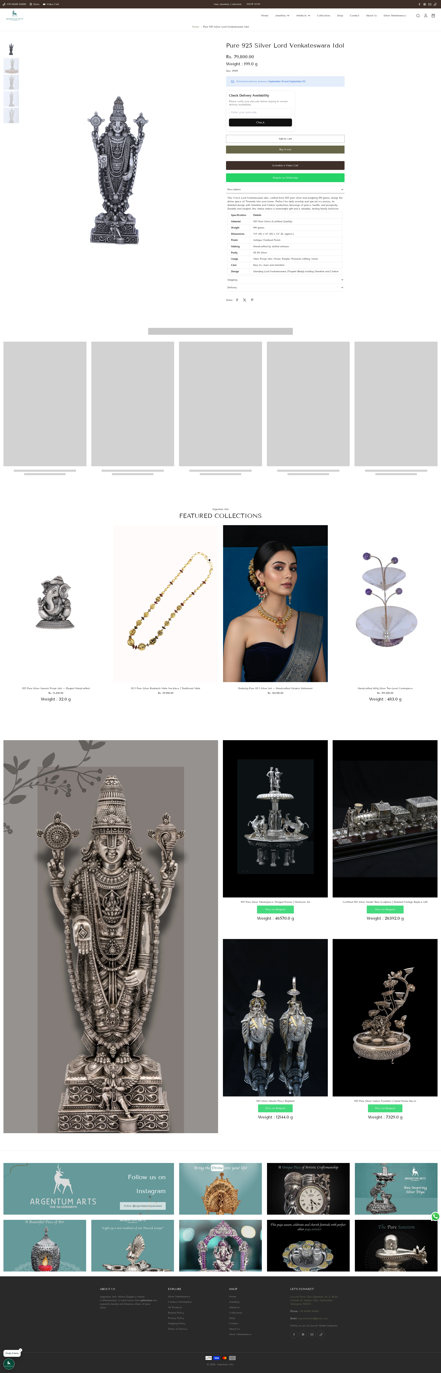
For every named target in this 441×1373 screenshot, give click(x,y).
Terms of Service (177, 1329)
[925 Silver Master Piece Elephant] (275, 1017)
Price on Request (275, 909)
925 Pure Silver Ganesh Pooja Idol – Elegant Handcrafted (56, 688)
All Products (175, 1307)
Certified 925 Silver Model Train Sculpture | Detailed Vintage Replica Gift (385, 902)
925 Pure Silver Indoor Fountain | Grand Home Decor (385, 1101)
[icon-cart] (433, 15)
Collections (235, 1312)
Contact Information (180, 1301)
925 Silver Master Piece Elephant (275, 1101)
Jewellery (234, 1301)
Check (260, 122)
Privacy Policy (176, 1318)
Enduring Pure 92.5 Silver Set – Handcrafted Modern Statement (275, 688)
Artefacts (234, 1307)
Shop (232, 1318)
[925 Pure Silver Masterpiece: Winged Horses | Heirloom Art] (275, 819)
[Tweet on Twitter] (244, 300)
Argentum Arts (225, 1364)
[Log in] (425, 15)
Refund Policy (176, 1312)
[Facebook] (419, 4)
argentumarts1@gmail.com (313, 1318)
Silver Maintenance (179, 1296)
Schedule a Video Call (285, 165)
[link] (143, 1206)
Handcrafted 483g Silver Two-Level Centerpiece (385, 688)
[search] (418, 15)
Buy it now (285, 149)
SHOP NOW (253, 4)
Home (195, 26)
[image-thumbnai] (11, 49)
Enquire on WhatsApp (285, 177)
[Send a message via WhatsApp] (435, 1216)
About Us (234, 1329)
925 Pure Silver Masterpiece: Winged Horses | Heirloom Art (275, 902)
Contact (233, 1323)
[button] (285, 139)
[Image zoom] (117, 171)
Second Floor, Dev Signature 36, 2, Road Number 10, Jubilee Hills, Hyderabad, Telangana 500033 (314, 1300)
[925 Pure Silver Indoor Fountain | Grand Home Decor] (385, 1017)
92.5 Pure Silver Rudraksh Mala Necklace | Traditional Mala (165, 688)
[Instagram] (424, 4)
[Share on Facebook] (237, 300)
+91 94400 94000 (309, 1311)
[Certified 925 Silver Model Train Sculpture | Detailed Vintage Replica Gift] (385, 819)
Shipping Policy (177, 1323)
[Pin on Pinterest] (252, 300)
